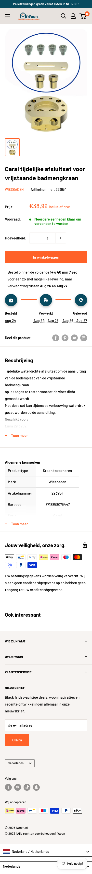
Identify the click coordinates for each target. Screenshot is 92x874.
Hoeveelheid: (15, 238)
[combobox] (46, 852)
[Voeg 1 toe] (60, 238)
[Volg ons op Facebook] (8, 787)
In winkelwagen (46, 257)
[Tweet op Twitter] (74, 337)
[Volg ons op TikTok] (27, 787)
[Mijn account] (73, 16)
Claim (17, 739)
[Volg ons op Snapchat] (36, 787)
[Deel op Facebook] (55, 337)
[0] (83, 16)
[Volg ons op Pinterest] (17, 787)
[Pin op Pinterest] (65, 337)
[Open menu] (7, 16)
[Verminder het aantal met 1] (34, 238)
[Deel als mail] (83, 337)
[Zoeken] (63, 16)
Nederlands (16, 763)
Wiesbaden (14, 189)
